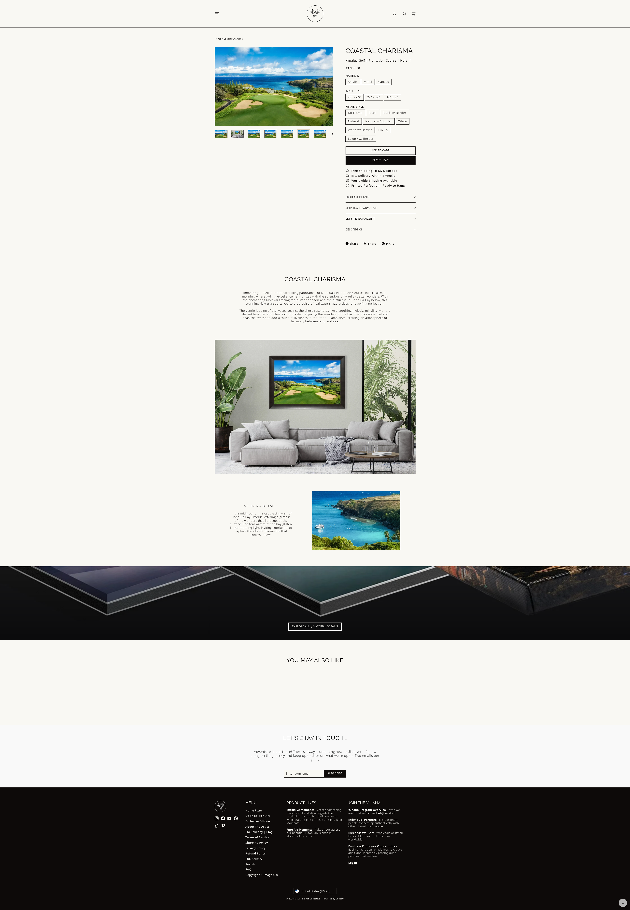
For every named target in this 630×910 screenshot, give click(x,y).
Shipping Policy (256, 842)
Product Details (358, 197)
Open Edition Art (257, 816)
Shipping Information (362, 207)
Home (218, 38)
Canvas (383, 82)
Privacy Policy (255, 848)
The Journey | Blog (259, 832)
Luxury (383, 130)
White (402, 121)
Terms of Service (257, 837)
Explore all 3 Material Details (315, 626)
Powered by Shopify (333, 898)
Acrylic (353, 82)
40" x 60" (354, 97)
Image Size (353, 91)
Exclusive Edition (257, 821)
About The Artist (257, 826)
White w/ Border (360, 130)
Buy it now (380, 160)
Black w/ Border (394, 113)
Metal (368, 82)
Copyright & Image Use (262, 875)
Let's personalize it (360, 218)
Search (250, 864)
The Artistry (254, 859)
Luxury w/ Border (361, 139)
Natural (353, 121)
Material (352, 75)
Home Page (253, 810)
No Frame (355, 113)
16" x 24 (392, 97)
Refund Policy (255, 853)
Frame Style (355, 106)
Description (354, 229)
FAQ (248, 869)
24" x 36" (373, 97)
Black (373, 113)
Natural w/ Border (378, 121)
